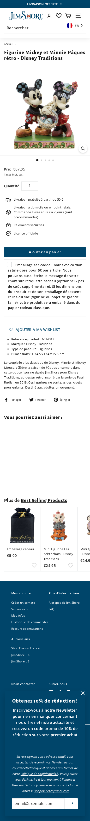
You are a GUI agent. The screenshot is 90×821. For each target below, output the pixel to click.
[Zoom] (82, 148)
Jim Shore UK (20, 655)
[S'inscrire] (71, 803)
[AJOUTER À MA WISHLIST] (34, 482)
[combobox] (75, 25)
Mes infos (18, 615)
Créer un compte (23, 603)
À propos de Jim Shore (64, 603)
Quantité (11, 186)
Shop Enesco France (25, 648)
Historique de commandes (29, 622)
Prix (8, 169)
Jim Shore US (20, 661)
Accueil (8, 44)
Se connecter (20, 609)
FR (77, 25)
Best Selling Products (44, 500)
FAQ (51, 609)
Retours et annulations (27, 629)
